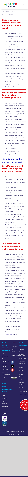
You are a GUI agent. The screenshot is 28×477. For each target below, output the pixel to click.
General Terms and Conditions (22, 351)
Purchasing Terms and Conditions (22, 361)
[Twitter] (12, 366)
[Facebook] (12, 362)
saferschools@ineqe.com (18, 356)
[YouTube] (12, 370)
